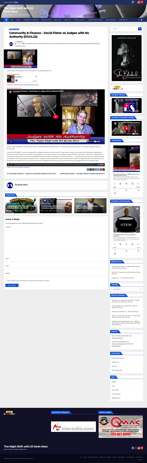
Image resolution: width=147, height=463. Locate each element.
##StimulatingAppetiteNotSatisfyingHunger (88, 43)
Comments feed (116, 394)
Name (7, 258)
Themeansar (30, 458)
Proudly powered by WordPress (11, 458)
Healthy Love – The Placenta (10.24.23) (123, 278)
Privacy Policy (79, 20)
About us (67, 20)
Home (18, 20)
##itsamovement (71, 43)
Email (7, 266)
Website (7, 273)
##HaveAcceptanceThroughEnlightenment (54, 43)
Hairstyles (114, 321)
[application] (56, 164)
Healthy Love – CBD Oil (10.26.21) (128, 311)
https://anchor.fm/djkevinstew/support (29, 84)
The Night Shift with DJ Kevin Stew (26, 446)
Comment (8, 226)
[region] (73, 426)
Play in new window (17, 167)
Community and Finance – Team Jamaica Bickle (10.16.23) (21, 207)
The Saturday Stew (95, 20)
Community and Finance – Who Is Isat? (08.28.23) (90, 207)
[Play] (9, 164)
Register (114, 382)
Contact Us (123, 20)
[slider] (102, 164)
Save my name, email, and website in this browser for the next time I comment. (28, 280)
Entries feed (115, 390)
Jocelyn (114, 315)
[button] (138, 19)
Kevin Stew (20, 41)
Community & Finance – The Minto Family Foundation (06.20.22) (81, 173)
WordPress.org (116, 398)
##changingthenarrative (30, 43)
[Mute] (98, 164)
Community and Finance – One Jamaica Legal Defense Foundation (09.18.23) (55, 208)
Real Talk (57, 20)
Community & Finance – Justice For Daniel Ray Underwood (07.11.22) (31, 173)
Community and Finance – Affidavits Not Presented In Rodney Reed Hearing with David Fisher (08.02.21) (126, 323)
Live (11, 20)
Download (26, 167)
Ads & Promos (111, 20)
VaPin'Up (114, 311)
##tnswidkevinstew (20, 46)
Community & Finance (31, 20)
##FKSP (40, 43)
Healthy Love (46, 20)
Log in (113, 386)
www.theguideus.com (118, 306)
